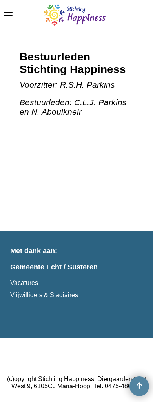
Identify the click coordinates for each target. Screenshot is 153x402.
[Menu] (8, 16)
